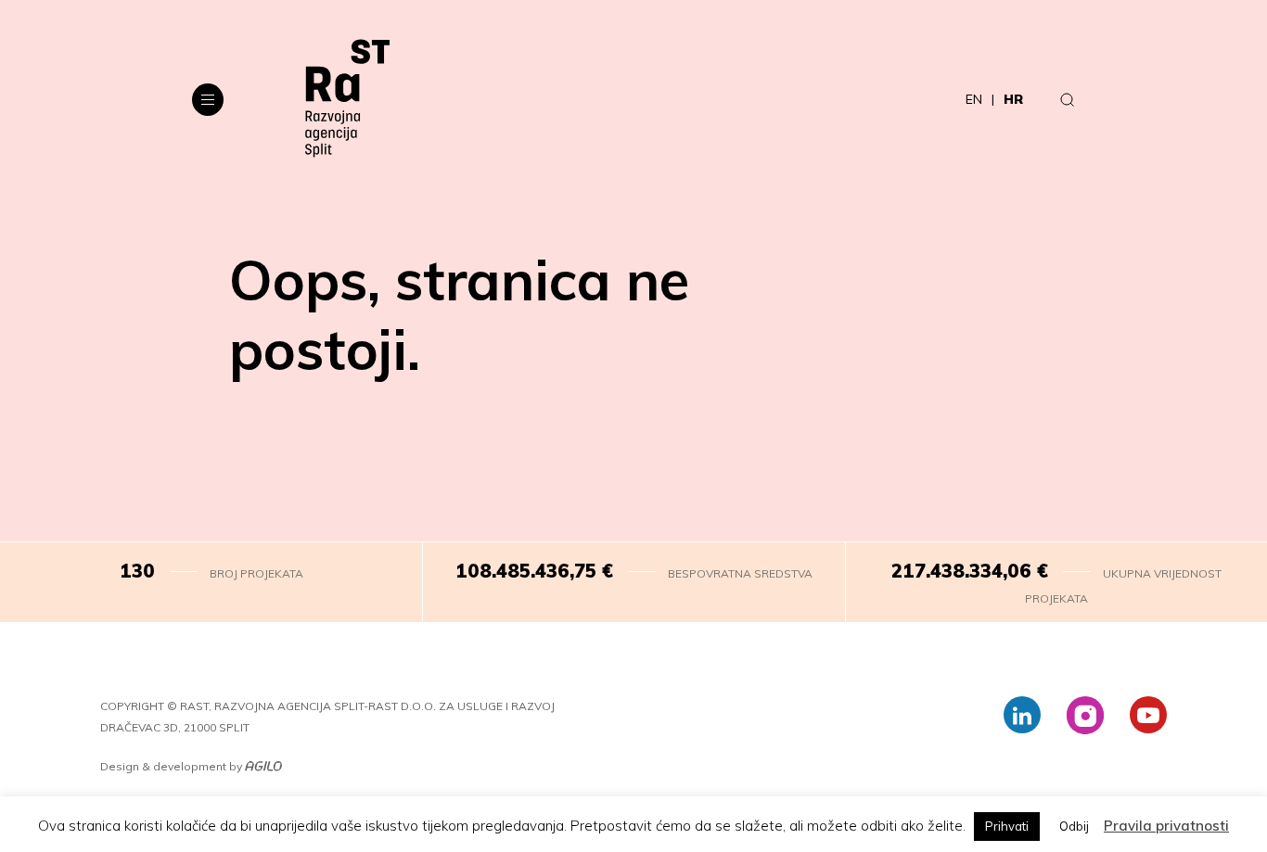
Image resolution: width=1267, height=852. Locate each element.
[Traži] (1067, 99)
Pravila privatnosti (1166, 825)
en (974, 99)
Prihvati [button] (1007, 826)
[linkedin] (1022, 714)
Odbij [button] (1074, 826)
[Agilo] (263, 767)
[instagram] (1085, 714)
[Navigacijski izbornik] (208, 99)
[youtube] (1148, 714)
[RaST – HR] (347, 99)
